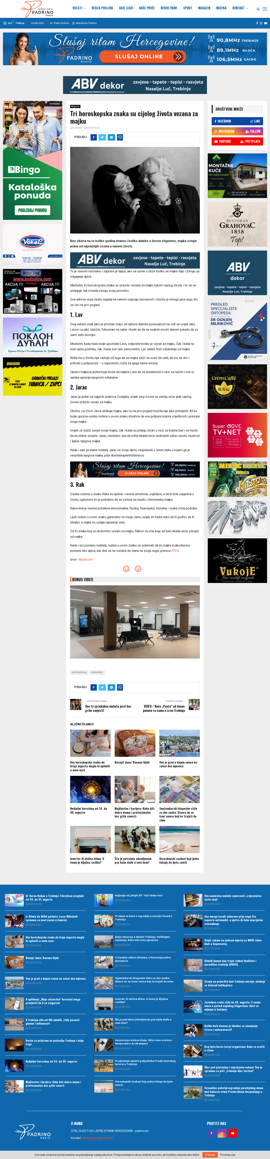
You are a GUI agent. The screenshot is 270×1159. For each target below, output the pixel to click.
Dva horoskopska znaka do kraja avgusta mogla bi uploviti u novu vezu (90, 766)
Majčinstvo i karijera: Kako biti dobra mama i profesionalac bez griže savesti (134, 812)
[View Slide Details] (135, 85)
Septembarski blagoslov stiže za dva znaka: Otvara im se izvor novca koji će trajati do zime (178, 814)
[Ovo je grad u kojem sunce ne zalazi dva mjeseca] (14, 983)
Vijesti (77, 8)
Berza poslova (102, 8)
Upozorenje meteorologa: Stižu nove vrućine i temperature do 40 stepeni (143, 1042)
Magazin (204, 8)
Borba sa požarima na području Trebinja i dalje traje (55, 1042)
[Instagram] (222, 1133)
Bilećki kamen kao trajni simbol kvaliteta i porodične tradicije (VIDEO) (230, 962)
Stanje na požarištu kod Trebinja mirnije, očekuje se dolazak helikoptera (234, 983)
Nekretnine (169, 8)
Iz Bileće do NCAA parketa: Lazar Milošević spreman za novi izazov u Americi (52, 918)
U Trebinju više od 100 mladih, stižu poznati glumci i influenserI (52, 1021)
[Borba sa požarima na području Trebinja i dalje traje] (14, 1045)
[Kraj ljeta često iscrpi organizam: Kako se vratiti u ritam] (193, 1051)
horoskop (97, 672)
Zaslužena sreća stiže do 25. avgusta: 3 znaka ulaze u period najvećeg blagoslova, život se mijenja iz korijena (232, 1005)
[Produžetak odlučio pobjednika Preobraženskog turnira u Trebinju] (103, 1065)
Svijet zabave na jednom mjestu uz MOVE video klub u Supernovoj (233, 942)
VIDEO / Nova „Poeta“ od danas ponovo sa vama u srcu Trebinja (164, 708)
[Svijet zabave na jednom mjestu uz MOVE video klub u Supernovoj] (193, 944)
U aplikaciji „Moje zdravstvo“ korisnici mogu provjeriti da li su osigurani (53, 1001)
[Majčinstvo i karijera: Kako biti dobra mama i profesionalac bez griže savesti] (14, 1086)
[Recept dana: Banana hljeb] (14, 962)
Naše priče (147, 8)
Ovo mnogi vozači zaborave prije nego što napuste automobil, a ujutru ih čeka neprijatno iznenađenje (233, 919)
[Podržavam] (126, 570)
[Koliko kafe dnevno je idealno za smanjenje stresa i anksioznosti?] (193, 1030)
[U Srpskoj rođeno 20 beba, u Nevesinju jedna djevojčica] (103, 962)
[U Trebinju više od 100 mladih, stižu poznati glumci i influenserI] (14, 1024)
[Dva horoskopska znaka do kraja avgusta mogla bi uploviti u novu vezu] (14, 941)
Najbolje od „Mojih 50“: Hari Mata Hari (139, 895)
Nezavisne (85, 559)
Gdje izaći (126, 8)
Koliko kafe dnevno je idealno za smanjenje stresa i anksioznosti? (231, 1027)
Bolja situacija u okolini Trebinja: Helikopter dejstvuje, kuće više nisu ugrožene (142, 938)
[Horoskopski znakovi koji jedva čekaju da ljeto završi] (103, 1086)
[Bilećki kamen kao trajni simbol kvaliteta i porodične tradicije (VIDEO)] (193, 965)
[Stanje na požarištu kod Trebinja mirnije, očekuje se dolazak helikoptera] (193, 986)
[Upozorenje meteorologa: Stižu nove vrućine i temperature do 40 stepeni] (103, 1045)
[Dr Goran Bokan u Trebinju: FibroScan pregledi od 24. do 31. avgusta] (14, 900)
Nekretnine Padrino (86, 23)
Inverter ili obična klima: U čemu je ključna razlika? (87, 860)
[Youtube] (232, 1133)
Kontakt (238, 8)
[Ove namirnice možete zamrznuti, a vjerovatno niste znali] (193, 900)
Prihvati (210, 1154)
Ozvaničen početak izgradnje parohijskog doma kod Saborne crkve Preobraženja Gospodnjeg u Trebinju (233, 1091)
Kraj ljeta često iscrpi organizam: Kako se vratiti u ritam (234, 1048)
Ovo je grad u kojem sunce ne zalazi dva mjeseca (178, 764)
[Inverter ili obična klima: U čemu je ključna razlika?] (103, 1003)
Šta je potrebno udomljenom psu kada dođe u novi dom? (133, 860)
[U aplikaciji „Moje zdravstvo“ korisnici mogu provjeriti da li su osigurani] (14, 1003)
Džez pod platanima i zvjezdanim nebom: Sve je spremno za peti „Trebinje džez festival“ (233, 1069)
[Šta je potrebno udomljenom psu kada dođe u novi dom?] (103, 1024)
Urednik (78, 127)
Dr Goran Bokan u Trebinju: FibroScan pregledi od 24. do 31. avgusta (55, 897)
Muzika (221, 8)
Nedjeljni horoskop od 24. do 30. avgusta (88, 810)
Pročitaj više (227, 1154)
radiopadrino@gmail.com (97, 1138)
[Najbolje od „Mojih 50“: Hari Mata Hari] (103, 900)
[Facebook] (211, 1133)
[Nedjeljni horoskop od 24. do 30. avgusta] (14, 1065)
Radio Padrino (61, 23)
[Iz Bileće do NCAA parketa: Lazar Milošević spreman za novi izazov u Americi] (14, 921)
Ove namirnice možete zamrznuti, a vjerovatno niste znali (233, 897)
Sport (187, 8)
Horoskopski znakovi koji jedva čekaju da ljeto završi (179, 860)
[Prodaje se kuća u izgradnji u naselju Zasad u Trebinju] (103, 921)
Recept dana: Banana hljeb (132, 762)
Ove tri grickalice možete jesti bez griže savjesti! (108, 708)
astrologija (79, 672)
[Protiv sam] (138, 570)
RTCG (175, 551)
